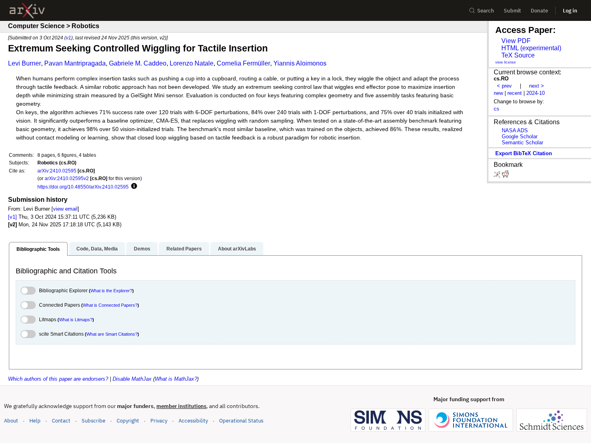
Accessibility (193, 420)
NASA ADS (515, 130)
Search (485, 10)
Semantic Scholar (522, 142)
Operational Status (241, 420)
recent (514, 93)
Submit (512, 10)
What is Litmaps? (75, 319)
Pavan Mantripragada (75, 63)
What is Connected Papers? (110, 305)
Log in (570, 10)
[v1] (12, 217)
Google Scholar (520, 136)
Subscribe (93, 420)
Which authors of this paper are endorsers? (58, 379)
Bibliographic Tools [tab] (38, 249)
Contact (61, 420)
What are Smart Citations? (111, 334)
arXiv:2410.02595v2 (67, 178)
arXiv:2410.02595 (56, 170)
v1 (68, 37)
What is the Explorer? (111, 290)
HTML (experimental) (531, 48)
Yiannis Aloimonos (299, 63)
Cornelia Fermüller (243, 63)
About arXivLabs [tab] (237, 249)
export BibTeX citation (523, 153)
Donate (539, 10)
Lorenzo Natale (191, 63)
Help (35, 420)
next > (536, 86)
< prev (504, 86)
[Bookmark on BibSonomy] (498, 176)
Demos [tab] (142, 249)
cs (496, 109)
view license (505, 62)
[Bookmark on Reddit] (505, 176)
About (11, 420)
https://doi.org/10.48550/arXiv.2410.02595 (83, 186)
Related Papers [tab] (184, 249)
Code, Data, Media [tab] (97, 249)
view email (65, 209)
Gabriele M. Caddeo (137, 63)
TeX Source (518, 55)
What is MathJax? (176, 379)
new (498, 93)
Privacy (158, 420)
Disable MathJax (132, 379)
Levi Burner (24, 63)
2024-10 (535, 93)
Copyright (128, 420)
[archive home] (27, 10)
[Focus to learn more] (133, 186)
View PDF (516, 40)
